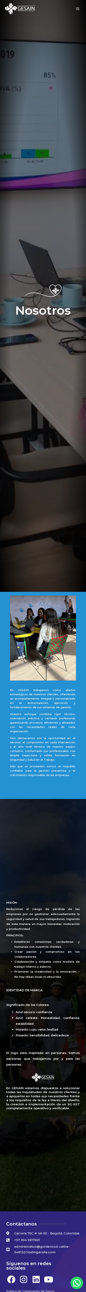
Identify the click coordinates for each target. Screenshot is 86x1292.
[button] (77, 1283)
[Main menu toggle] (77, 9)
